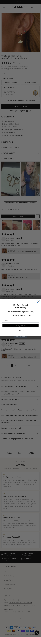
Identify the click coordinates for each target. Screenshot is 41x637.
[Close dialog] (38, 301)
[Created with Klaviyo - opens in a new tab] (20, 337)
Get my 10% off (20, 325)
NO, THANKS (20, 330)
